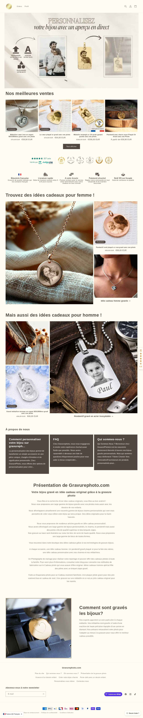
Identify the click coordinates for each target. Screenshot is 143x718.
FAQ (56, 439)
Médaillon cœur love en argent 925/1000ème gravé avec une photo (22, 135)
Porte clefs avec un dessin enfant (93, 677)
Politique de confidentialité (49, 712)
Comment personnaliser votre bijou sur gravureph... (25, 443)
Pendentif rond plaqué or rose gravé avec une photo (116, 247)
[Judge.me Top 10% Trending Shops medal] (108, 160)
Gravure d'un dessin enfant (46, 677)
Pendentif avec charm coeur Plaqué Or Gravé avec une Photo (121, 135)
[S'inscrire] (43, 694)
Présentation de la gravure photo (93, 673)
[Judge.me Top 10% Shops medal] (99, 160)
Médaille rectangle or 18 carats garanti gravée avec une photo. (88, 135)
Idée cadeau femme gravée (114, 301)
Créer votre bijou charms (68, 677)
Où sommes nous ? (71, 673)
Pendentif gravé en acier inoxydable (92, 416)
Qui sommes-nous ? (110, 439)
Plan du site (39, 673)
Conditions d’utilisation (67, 712)
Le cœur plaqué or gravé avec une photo (55, 134)
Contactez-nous (83, 681)
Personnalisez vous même (64, 681)
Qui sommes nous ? (54, 673)
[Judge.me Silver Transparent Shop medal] (80, 160)
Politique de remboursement (30, 712)
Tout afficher (71, 146)
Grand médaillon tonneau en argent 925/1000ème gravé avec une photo (27, 412)
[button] (125, 6)
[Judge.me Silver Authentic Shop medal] (70, 160)
